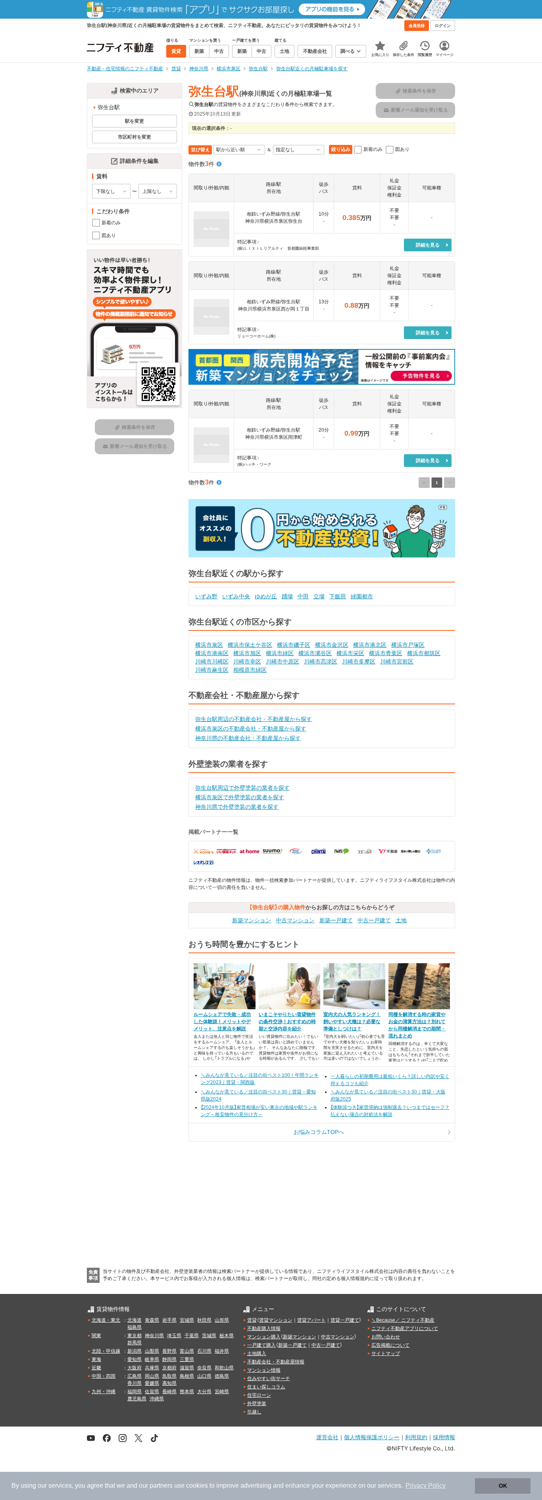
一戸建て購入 (261, 1345)
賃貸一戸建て (345, 1320)
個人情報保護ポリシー (372, 1437)
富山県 (187, 1351)
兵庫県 (152, 1368)
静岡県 (169, 1359)
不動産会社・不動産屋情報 (275, 1362)
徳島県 (222, 1376)
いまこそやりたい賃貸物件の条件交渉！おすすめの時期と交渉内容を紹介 (287, 1021)
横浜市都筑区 (423, 653)
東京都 (134, 1335)
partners (161, 1485)
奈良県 (204, 1368)
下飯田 (337, 596)
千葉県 (192, 1335)
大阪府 (134, 1368)
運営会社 (327, 1437)
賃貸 (252, 1320)
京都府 (169, 1368)
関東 (96, 1335)
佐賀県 (152, 1391)
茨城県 (209, 1335)
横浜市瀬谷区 (315, 653)
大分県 (204, 1391)
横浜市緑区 (280, 653)
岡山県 (152, 1376)
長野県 (169, 1351)
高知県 (169, 1383)
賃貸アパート (311, 1320)
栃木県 (226, 1335)
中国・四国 (103, 1376)
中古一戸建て (374, 920)
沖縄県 (157, 1399)
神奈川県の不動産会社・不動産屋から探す (248, 738)
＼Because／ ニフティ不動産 (402, 1320)
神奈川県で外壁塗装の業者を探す (237, 807)
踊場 (287, 596)
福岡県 (134, 1391)
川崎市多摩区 (358, 661)
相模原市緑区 (250, 670)
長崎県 (169, 1391)
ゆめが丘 (266, 596)
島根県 (187, 1376)
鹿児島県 (136, 1399)
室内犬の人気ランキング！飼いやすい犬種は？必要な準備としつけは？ (352, 1021)
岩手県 (169, 1320)
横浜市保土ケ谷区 (250, 645)
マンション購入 (264, 1337)
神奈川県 (154, 1335)
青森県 (152, 1320)
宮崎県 (222, 1391)
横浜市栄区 (350, 653)
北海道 (134, 1320)
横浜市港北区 (369, 645)
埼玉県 (174, 1335)
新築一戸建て (336, 920)
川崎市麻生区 (212, 670)
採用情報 (444, 1437)
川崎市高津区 (320, 661)
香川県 (134, 1383)
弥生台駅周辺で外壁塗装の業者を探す (242, 788)
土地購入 (256, 1353)
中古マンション (295, 920)
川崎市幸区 (247, 661)
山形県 (222, 1320)
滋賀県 (187, 1368)
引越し (254, 1412)
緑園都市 (362, 596)
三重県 (187, 1359)
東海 (96, 1359)
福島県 (134, 1327)
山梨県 (152, 1351)
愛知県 (134, 1359)
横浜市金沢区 (331, 645)
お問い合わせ (385, 1337)
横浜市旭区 (247, 653)
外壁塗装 (256, 1403)
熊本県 (187, 1391)
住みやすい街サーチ (268, 1378)
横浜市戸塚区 (408, 645)
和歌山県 (224, 1368)
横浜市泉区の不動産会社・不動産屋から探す (250, 728)
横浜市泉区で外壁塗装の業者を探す (239, 797)
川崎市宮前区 (396, 661)
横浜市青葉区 (385, 653)
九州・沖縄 (103, 1391)
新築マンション (251, 920)
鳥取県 (169, 1376)
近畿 (96, 1368)
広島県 (134, 1376)
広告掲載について (390, 1345)
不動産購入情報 (264, 1328)
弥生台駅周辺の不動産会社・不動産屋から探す (253, 719)
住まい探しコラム (266, 1387)
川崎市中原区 (282, 661)
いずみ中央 (236, 596)
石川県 (204, 1351)
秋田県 (204, 1320)
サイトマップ (385, 1353)
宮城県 (187, 1320)
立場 (319, 596)
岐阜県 (152, 1359)
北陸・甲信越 (106, 1351)
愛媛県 (152, 1383)
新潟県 (134, 1351)
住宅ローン (259, 1395)
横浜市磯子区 (293, 645)
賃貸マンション (275, 1320)
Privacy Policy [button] (426, 1485)
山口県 (204, 1376)
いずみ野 (206, 596)
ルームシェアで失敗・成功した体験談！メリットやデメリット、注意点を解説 (222, 1021)
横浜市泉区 (209, 645)
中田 (303, 596)
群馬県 (134, 1343)
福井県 (222, 1351)
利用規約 (416, 1437)
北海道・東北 (106, 1320)
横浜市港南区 (212, 653)
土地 (401, 920)
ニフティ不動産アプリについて (404, 1328)
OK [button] (503, 1486)
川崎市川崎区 (212, 661)
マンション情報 (264, 1370)
